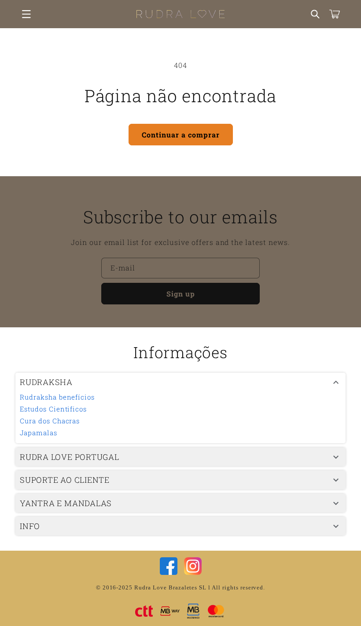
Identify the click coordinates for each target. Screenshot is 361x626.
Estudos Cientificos (53, 408)
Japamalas (38, 432)
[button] (26, 14)
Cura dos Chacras (50, 420)
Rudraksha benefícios (57, 397)
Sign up (180, 293)
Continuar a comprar (181, 134)
